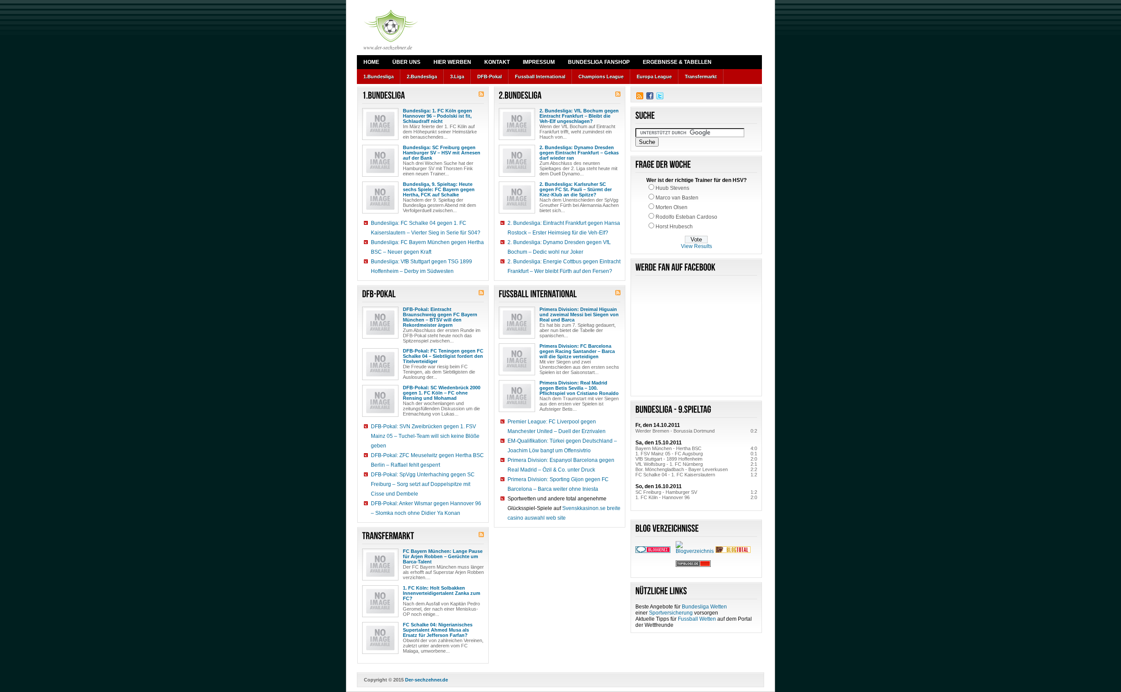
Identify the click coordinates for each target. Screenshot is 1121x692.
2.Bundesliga (422, 76)
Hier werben (452, 62)
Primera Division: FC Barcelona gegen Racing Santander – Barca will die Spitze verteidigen (577, 351)
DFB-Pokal (489, 76)
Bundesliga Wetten (704, 607)
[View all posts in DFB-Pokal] (379, 294)
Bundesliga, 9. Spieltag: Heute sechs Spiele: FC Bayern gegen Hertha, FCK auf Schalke (439, 189)
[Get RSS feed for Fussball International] (617, 293)
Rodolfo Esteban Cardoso (686, 217)
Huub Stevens (672, 188)
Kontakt (497, 62)
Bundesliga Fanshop (599, 62)
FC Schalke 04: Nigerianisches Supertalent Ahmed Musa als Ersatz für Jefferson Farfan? (437, 630)
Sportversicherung (671, 613)
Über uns (406, 62)
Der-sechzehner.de (426, 679)
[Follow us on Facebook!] (649, 95)
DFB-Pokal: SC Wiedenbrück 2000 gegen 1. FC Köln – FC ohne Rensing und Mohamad (441, 393)
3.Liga (457, 76)
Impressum (539, 62)
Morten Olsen (671, 207)
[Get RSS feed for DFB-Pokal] (481, 293)
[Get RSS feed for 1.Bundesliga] (481, 95)
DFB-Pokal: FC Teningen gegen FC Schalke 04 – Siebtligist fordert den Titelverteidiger (443, 356)
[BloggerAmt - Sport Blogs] (696, 551)
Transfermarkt (701, 76)
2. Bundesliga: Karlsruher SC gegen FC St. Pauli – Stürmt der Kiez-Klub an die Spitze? (575, 189)
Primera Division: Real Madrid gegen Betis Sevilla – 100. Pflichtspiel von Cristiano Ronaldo (579, 388)
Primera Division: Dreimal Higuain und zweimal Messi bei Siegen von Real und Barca (579, 314)
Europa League (654, 76)
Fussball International (540, 76)
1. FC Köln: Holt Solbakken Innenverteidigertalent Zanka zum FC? (441, 593)
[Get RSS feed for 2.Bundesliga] (617, 95)
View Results (696, 246)
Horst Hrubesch (674, 227)
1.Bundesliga (378, 76)
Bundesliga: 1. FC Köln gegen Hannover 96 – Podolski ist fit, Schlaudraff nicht (437, 116)
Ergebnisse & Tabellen (677, 62)
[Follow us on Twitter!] (660, 95)
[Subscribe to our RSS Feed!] (639, 95)
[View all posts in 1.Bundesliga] (383, 95)
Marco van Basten (677, 198)
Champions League (601, 76)
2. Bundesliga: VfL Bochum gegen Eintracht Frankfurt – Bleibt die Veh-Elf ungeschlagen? (579, 116)
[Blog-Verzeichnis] (652, 551)
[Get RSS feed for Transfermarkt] (481, 535)
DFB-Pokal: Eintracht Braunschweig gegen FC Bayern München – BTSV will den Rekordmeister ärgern (440, 317)
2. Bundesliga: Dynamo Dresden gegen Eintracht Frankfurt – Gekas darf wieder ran (579, 153)
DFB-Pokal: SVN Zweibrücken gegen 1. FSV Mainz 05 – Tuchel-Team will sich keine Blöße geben (425, 436)
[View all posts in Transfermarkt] (388, 536)
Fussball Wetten (697, 619)
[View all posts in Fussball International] (538, 294)
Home (371, 62)
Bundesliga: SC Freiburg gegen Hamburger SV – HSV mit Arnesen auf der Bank (441, 153)
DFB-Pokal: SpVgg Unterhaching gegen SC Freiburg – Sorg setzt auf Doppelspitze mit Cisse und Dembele (423, 484)
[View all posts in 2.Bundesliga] (520, 95)
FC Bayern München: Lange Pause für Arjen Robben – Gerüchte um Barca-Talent (443, 556)
